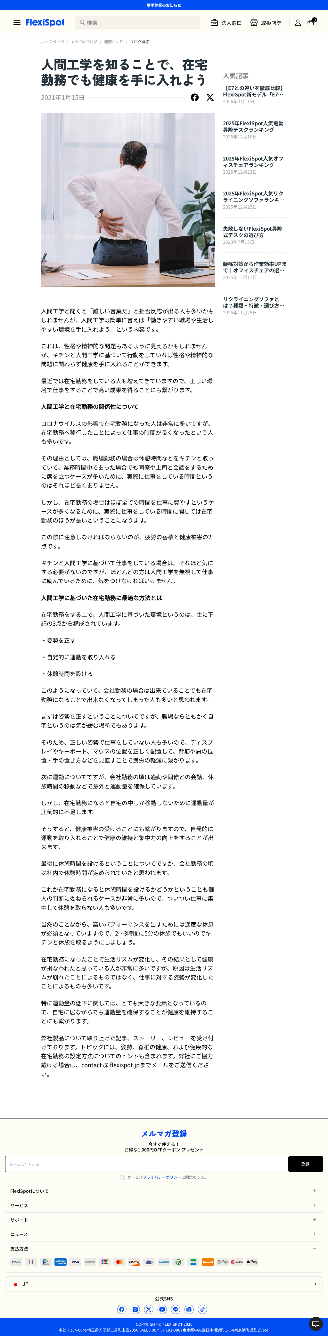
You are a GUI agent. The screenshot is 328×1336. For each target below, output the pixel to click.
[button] (164, 1191)
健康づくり (113, 41)
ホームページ (52, 41)
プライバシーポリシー (162, 1177)
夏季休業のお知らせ (164, 5)
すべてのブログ (84, 41)
